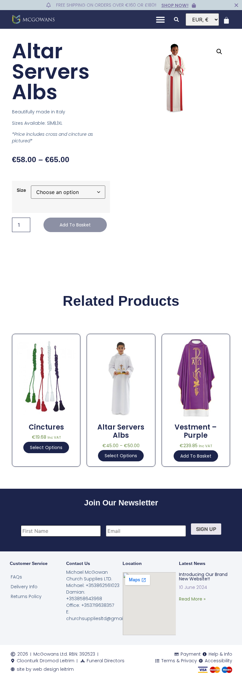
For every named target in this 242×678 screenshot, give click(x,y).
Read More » (192, 599)
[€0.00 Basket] (226, 20)
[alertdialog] (121, 5)
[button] (160, 19)
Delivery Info (24, 587)
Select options (46, 447)
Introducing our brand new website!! (203, 576)
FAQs (16, 577)
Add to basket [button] (195, 456)
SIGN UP (206, 529)
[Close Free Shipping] (236, 5)
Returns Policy (26, 596)
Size (21, 190)
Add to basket (75, 225)
